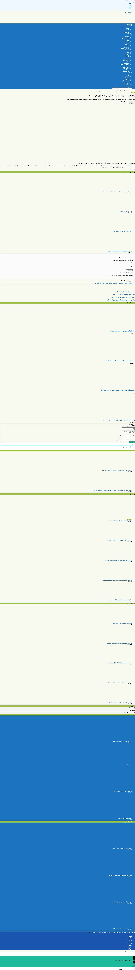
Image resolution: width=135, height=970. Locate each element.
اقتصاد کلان (126, 41)
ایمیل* (120, 437)
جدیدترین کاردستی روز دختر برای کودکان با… (121, 928)
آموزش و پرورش (125, 26)
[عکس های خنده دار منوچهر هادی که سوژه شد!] (120, 230)
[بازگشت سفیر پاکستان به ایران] (111, 816)
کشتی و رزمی (126, 80)
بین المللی (127, 55)
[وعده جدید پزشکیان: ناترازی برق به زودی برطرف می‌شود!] (114, 417)
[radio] (66, 262)
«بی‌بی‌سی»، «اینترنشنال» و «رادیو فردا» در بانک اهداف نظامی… (117, 580)
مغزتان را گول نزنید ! (127, 764)
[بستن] (134, 0)
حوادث (127, 28)
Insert (120, 969)
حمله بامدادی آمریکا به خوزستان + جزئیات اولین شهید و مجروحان (117, 470)
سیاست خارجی (125, 59)
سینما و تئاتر (126, 63)
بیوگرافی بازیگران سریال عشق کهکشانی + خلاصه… (120, 875)
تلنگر (129, 163)
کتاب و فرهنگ (126, 71)
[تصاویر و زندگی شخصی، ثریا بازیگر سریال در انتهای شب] (120, 641)
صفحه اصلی (129, 24)
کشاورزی (127, 49)
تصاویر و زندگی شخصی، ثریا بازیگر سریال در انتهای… (119, 643)
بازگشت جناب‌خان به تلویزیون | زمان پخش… (121, 741)
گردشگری (127, 65)
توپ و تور (127, 76)
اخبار (132, 92)
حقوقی (127, 56)
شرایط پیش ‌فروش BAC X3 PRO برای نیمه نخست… (119, 520)
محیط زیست (126, 33)
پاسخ (133, 966)
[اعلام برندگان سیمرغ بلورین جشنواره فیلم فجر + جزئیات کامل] (114, 387)
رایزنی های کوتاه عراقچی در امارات (124, 211)
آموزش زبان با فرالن (130, 710)
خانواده (127, 29)
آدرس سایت (119, 440)
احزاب (127, 53)
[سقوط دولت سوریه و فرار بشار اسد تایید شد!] (114, 328)
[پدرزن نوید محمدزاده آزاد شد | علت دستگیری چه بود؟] (120, 249)
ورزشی (130, 72)
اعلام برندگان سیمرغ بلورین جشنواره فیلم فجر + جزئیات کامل (118, 390)
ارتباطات (127, 37)
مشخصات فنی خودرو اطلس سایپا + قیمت (122, 848)
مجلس (127, 52)
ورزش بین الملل (125, 81)
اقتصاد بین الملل (125, 38)
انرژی (128, 42)
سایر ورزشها (126, 83)
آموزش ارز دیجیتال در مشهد (129, 712)
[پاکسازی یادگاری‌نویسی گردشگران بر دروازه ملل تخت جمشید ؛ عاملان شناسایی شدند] (120, 489)
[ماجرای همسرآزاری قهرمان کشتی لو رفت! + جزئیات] (114, 357)
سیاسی (130, 51)
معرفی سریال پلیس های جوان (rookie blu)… (122, 901)
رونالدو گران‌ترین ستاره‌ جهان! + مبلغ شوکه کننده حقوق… (118, 560)
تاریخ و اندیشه (126, 68)
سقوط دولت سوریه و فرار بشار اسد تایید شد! (122, 331)
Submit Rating (130, 270)
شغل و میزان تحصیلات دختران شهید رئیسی (122, 623)
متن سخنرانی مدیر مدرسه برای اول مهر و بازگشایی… (119, 540)
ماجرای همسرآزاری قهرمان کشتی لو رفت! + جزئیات (120, 360)
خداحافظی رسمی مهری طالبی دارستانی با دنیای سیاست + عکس (117, 191)
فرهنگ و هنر (129, 61)
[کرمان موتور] (115, 290)
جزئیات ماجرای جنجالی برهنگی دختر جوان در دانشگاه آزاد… (118, 682)
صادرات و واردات (125, 48)
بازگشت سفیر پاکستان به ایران (125, 818)
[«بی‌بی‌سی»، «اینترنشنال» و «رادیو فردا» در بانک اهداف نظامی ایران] (120, 578)
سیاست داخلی (126, 60)
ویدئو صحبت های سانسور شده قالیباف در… (122, 791)
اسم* (120, 435)
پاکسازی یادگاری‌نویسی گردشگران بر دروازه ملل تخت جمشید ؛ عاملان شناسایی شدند (112, 490)
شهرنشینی (126, 32)
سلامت (127, 30)
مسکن (127, 40)
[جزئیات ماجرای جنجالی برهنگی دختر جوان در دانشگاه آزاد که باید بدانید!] (120, 681)
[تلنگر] (132, 19)
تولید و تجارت (126, 47)
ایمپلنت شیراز (132, 707)
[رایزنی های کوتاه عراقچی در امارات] (120, 210)
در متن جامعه (126, 67)
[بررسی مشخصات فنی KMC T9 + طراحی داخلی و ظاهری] (120, 661)
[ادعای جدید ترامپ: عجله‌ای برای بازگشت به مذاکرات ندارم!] (120, 598)
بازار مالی (127, 44)
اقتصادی (130, 34)
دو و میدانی (126, 77)
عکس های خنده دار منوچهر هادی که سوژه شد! (121, 231)
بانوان (128, 75)
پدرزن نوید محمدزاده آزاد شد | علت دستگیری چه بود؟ (120, 251)
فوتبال (127, 73)
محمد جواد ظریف (131, 165)
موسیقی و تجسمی (125, 64)
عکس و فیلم (129, 84)
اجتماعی (130, 25)
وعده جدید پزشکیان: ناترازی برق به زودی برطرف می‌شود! (119, 420)
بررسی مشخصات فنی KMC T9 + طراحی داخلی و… (120, 662)
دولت (128, 57)
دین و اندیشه (126, 69)
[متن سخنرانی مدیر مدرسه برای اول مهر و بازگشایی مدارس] (120, 539)
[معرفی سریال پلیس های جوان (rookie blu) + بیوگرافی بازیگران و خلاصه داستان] (111, 900)
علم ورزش (126, 79)
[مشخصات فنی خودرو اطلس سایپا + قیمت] (111, 847)
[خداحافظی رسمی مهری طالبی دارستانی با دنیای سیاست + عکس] (120, 190)
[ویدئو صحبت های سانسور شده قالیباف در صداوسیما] (111, 790)
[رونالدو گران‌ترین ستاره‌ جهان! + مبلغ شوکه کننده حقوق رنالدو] (120, 558)
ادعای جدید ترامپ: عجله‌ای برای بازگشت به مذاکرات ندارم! (118, 599)
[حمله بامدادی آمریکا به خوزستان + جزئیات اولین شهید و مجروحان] (120, 469)
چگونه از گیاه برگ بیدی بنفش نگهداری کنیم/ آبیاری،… (120, 702)
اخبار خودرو (126, 36)
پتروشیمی (127, 45)
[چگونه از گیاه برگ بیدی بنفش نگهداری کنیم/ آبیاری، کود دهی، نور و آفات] (120, 701)
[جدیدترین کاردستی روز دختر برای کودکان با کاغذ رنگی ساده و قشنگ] (111, 927)
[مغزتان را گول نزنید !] (111, 763)
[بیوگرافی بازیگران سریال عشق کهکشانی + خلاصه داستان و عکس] (111, 873)
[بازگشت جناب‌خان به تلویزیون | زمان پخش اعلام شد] (111, 740)
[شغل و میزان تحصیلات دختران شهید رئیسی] (120, 621)
